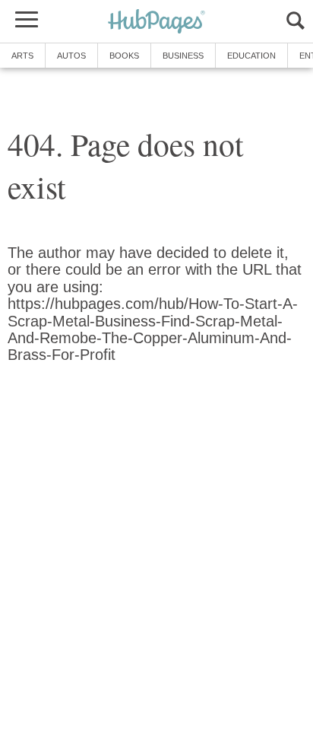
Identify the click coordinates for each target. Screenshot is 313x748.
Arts (22, 55)
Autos (71, 55)
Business (183, 55)
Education (251, 55)
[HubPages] (156, 22)
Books (124, 55)
